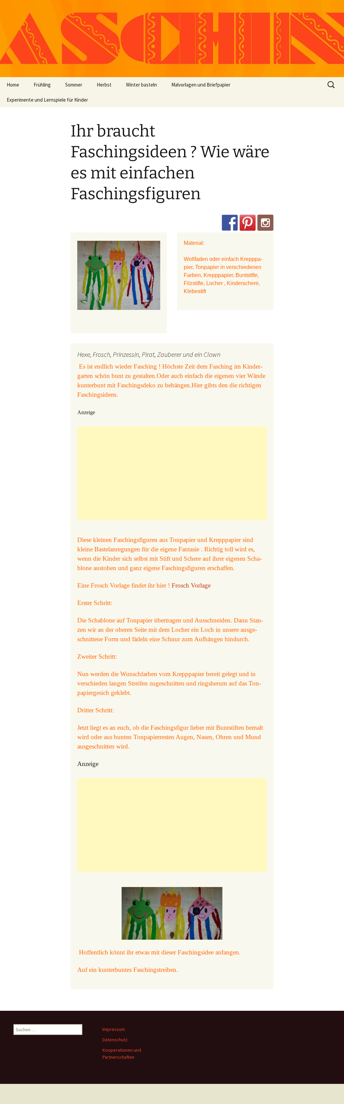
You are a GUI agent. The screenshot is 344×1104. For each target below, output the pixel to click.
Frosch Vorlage (191, 585)
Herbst (104, 84)
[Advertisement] (172, 473)
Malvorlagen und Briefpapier (200, 84)
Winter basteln (141, 84)
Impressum (113, 1029)
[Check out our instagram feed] (265, 223)
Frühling (42, 84)
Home (13, 84)
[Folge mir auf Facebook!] (230, 223)
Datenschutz (115, 1040)
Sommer (73, 84)
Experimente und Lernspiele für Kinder (47, 100)
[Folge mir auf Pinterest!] (248, 223)
